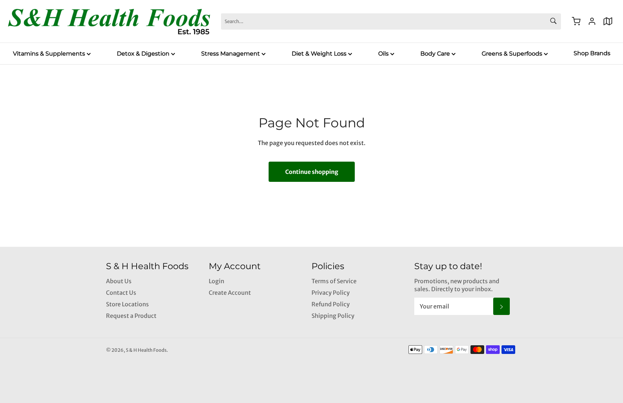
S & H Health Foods (146, 350)
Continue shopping (311, 171)
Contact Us (121, 292)
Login (216, 281)
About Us (119, 281)
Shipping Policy (333, 315)
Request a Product (131, 315)
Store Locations (127, 304)
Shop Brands (592, 53)
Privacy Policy (331, 292)
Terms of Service (334, 281)
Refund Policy (331, 304)
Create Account (230, 292)
